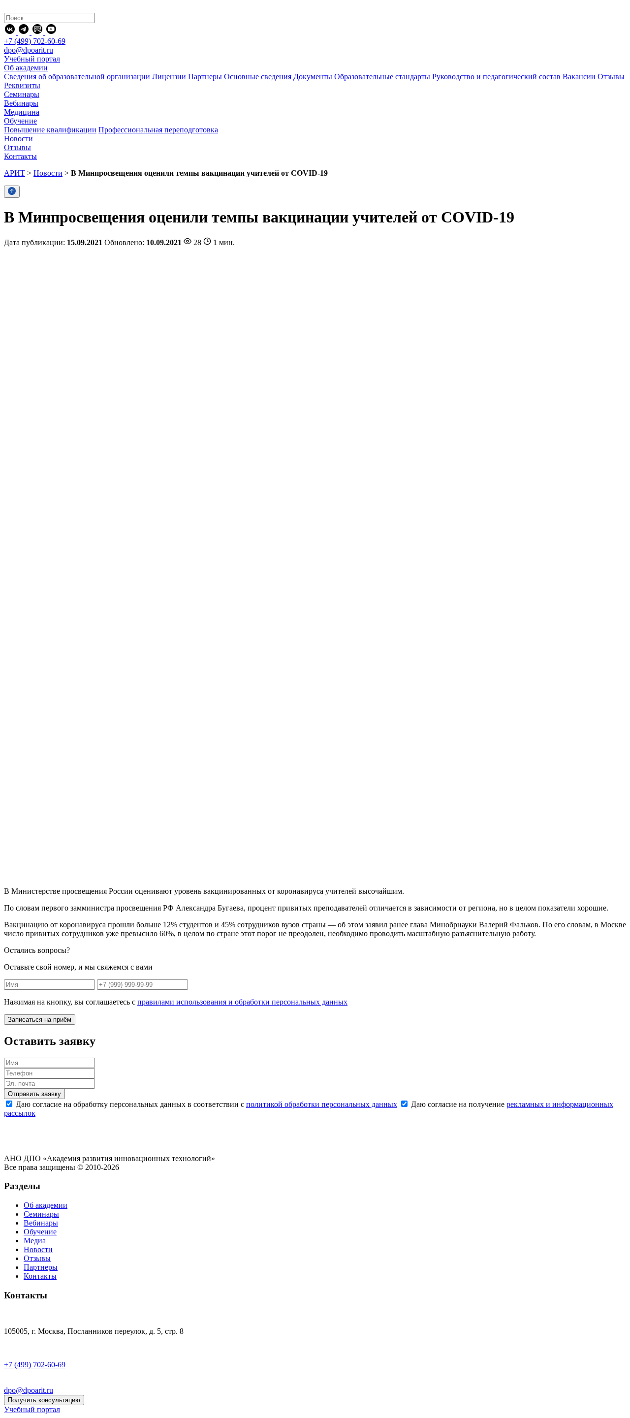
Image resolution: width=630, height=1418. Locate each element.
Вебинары (41, 1223)
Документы (312, 76)
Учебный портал (32, 59)
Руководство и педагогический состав (496, 76)
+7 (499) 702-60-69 (34, 41)
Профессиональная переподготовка (158, 130)
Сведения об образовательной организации (77, 76)
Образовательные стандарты (382, 76)
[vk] (11, 32)
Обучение (40, 1232)
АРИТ (14, 173)
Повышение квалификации (50, 130)
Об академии (45, 1205)
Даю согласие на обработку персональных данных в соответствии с (205, 1104)
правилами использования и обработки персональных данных (242, 1002)
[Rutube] (38, 32)
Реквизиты (22, 85)
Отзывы (611, 76)
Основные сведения (257, 76)
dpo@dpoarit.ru (28, 50)
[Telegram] (25, 32)
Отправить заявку (34, 1094)
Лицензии (169, 76)
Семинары (41, 1214)
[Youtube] (51, 32)
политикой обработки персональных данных (321, 1104)
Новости (48, 173)
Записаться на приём (39, 1019)
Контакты (40, 1276)
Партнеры (205, 76)
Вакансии (579, 76)
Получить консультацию (44, 1400)
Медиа (35, 1240)
